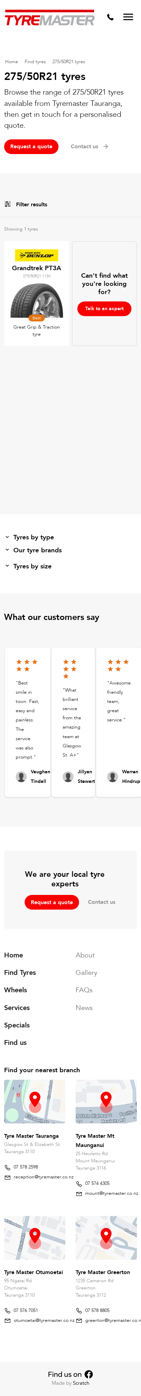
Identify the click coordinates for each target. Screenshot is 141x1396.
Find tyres (35, 61)
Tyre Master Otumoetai (33, 1272)
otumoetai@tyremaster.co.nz (44, 1320)
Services (17, 1007)
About (85, 955)
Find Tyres (20, 972)
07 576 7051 (26, 1310)
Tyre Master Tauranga (31, 1136)
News (84, 1007)
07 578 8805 (97, 1310)
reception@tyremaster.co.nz (44, 1177)
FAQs (84, 990)
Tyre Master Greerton (103, 1272)
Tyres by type (33, 537)
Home (11, 61)
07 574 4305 (97, 1183)
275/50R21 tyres (68, 61)
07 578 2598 (26, 1167)
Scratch (81, 1383)
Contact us (101, 902)
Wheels (15, 990)
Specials (17, 1025)
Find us (15, 1042)
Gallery (86, 972)
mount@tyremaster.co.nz (111, 1193)
